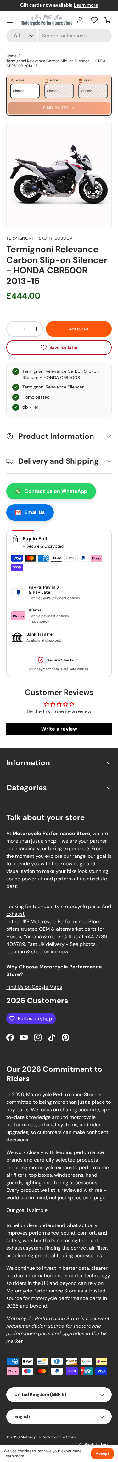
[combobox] (59, 35)
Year (88, 80)
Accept (102, 1453)
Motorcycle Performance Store (48, 1437)
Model (55, 80)
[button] (108, 20)
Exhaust (15, 914)
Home (11, 56)
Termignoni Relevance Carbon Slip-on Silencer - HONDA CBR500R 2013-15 (55, 64)
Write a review (59, 729)
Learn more (86, 5)
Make (20, 80)
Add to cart (79, 329)
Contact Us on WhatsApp (56, 491)
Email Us (35, 512)
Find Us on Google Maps (34, 987)
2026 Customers (37, 1000)
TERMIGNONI (19, 238)
